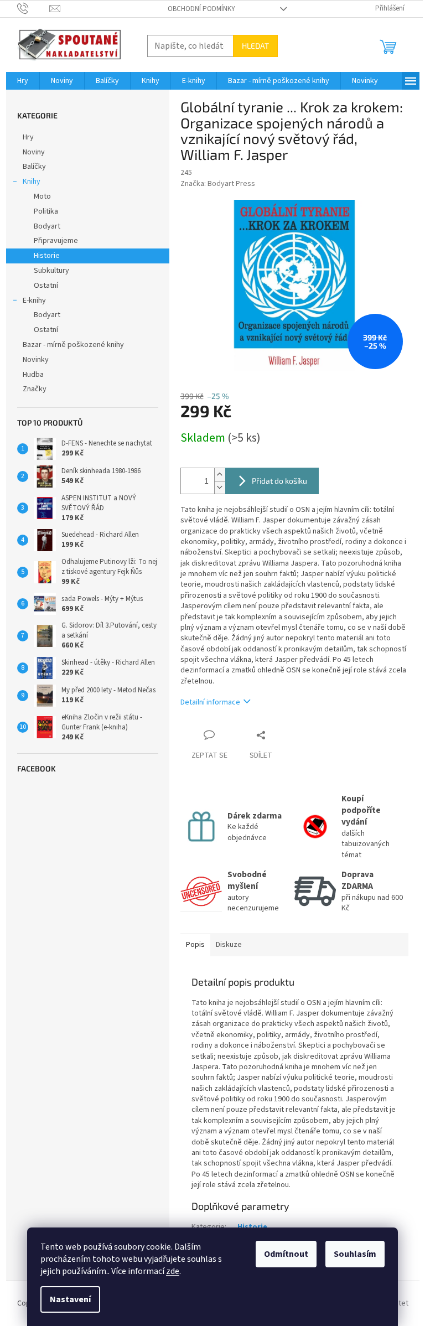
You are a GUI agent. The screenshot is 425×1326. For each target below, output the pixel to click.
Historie (47, 255)
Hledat (255, 45)
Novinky (36, 359)
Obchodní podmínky (201, 9)
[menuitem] (22, 81)
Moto (42, 196)
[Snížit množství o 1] (219, 487)
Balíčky (34, 166)
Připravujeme (56, 240)
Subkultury (51, 270)
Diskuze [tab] (229, 944)
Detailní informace (210, 702)
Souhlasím (355, 1254)
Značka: (217, 183)
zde (172, 1271)
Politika (46, 211)
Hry (28, 137)
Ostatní (46, 285)
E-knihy (34, 300)
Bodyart (47, 226)
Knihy (31, 181)
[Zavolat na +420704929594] (33, 8)
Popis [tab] (195, 944)
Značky (34, 389)
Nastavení (70, 1299)
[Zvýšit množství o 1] (219, 474)
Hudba (33, 374)
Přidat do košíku (279, 480)
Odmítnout (286, 1254)
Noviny (34, 152)
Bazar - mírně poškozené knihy (73, 344)
